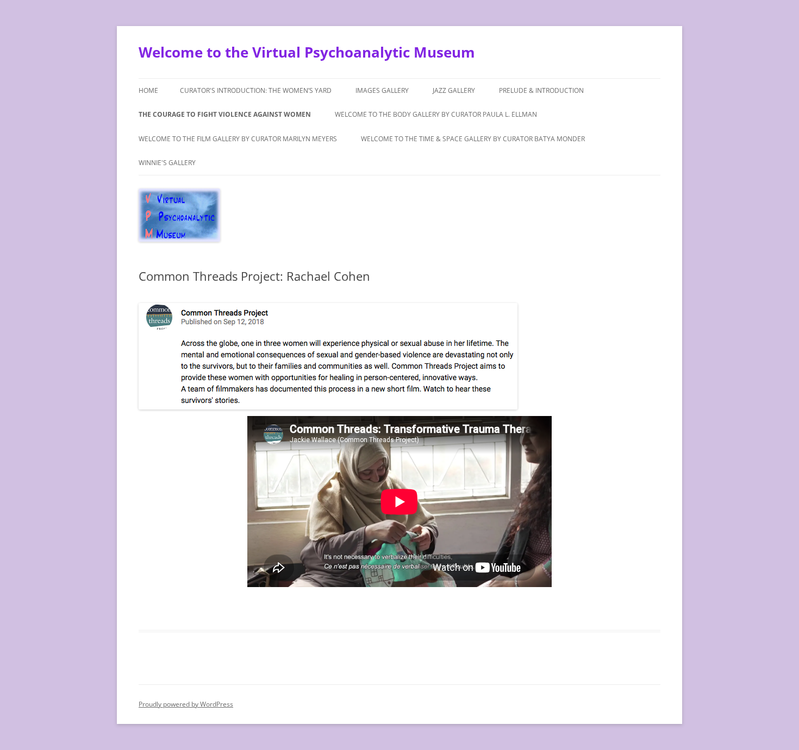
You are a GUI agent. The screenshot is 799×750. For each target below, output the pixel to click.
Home (148, 90)
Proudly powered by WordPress (186, 704)
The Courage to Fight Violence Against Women (225, 114)
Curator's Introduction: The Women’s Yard (256, 90)
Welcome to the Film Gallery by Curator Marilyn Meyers (238, 138)
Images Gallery (382, 90)
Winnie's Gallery (167, 162)
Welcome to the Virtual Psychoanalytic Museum (307, 52)
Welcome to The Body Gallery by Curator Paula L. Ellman (436, 114)
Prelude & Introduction (541, 90)
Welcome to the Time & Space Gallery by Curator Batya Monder (473, 138)
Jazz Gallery (454, 90)
